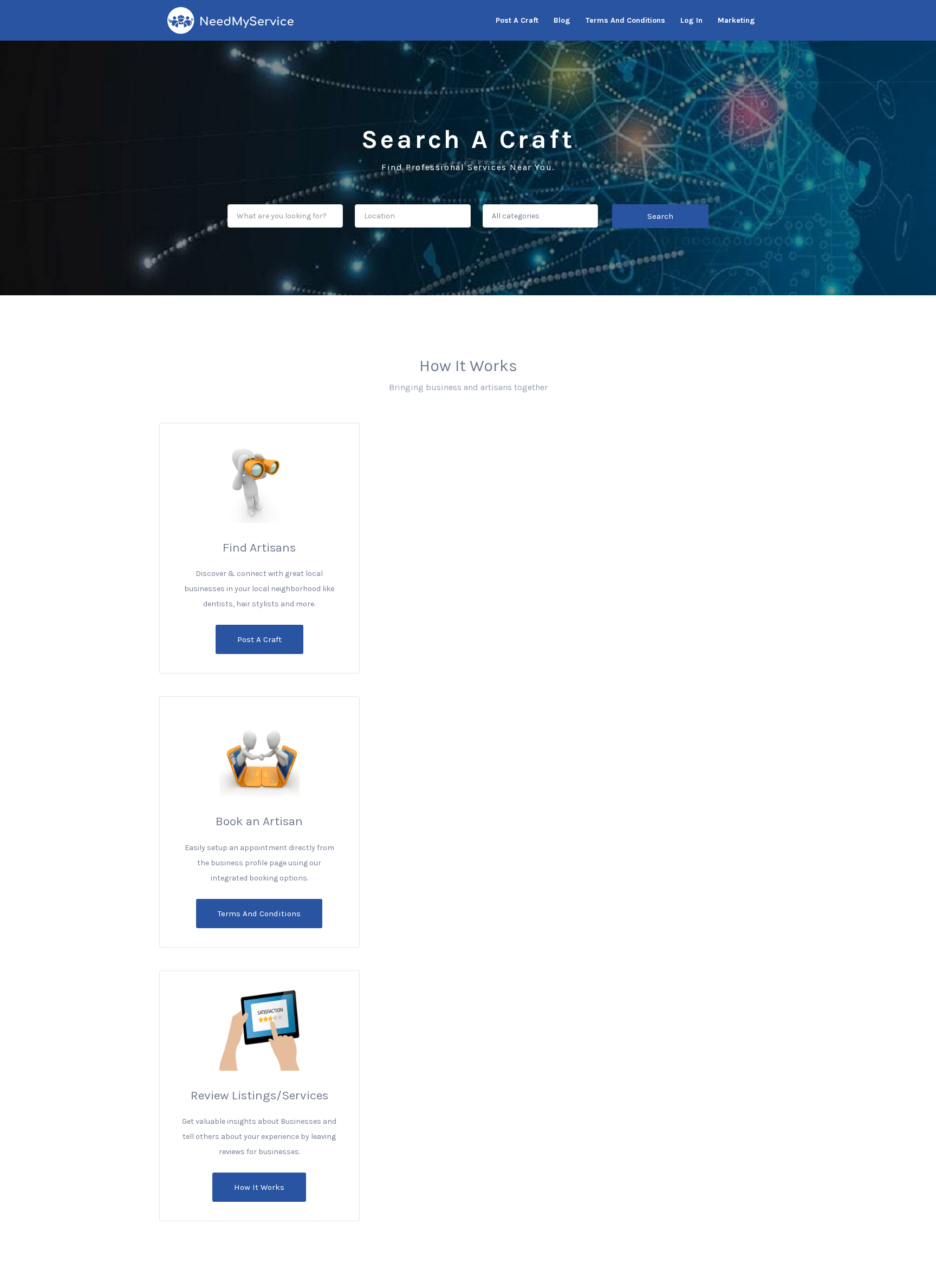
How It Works (259, 1187)
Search (660, 216)
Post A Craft (259, 639)
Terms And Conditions (259, 913)
